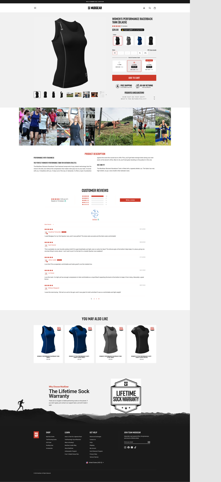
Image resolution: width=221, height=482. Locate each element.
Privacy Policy (93, 454)
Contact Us (93, 439)
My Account (93, 448)
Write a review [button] (130, 200)
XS (115, 53)
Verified (94, 219)
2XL (145, 53)
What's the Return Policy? (134, 99)
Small (121, 53)
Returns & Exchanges (95, 436)
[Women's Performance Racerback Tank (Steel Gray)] (128, 40)
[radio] (119, 66)
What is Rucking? (69, 442)
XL (140, 53)
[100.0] (95, 213)
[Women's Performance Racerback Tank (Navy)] (139, 40)
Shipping (92, 445)
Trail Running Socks (51, 439)
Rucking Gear (49, 445)
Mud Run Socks (50, 436)
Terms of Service (94, 457)
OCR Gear (48, 442)
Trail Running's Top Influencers (73, 439)
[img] (49, 229)
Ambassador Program (71, 451)
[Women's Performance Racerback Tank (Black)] (117, 40)
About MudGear (69, 448)
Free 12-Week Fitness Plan (72, 454)
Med (127, 53)
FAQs (91, 442)
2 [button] (94, 299)
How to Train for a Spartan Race (73, 436)
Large (134, 53)
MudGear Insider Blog (70, 445)
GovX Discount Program (96, 451)
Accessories (49, 448)
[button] (116, 26)
